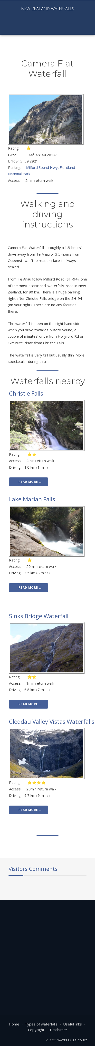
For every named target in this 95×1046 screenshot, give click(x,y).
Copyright (36, 1029)
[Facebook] (4, 27)
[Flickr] (29, 27)
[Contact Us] (37, 27)
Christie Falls (26, 393)
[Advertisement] (47, 952)
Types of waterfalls (41, 1024)
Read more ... (31, 482)
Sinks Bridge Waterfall (38, 616)
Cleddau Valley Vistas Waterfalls (51, 721)
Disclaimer (58, 1029)
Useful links (72, 1024)
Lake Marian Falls (32, 499)
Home (14, 1024)
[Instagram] (21, 27)
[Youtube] (12, 27)
